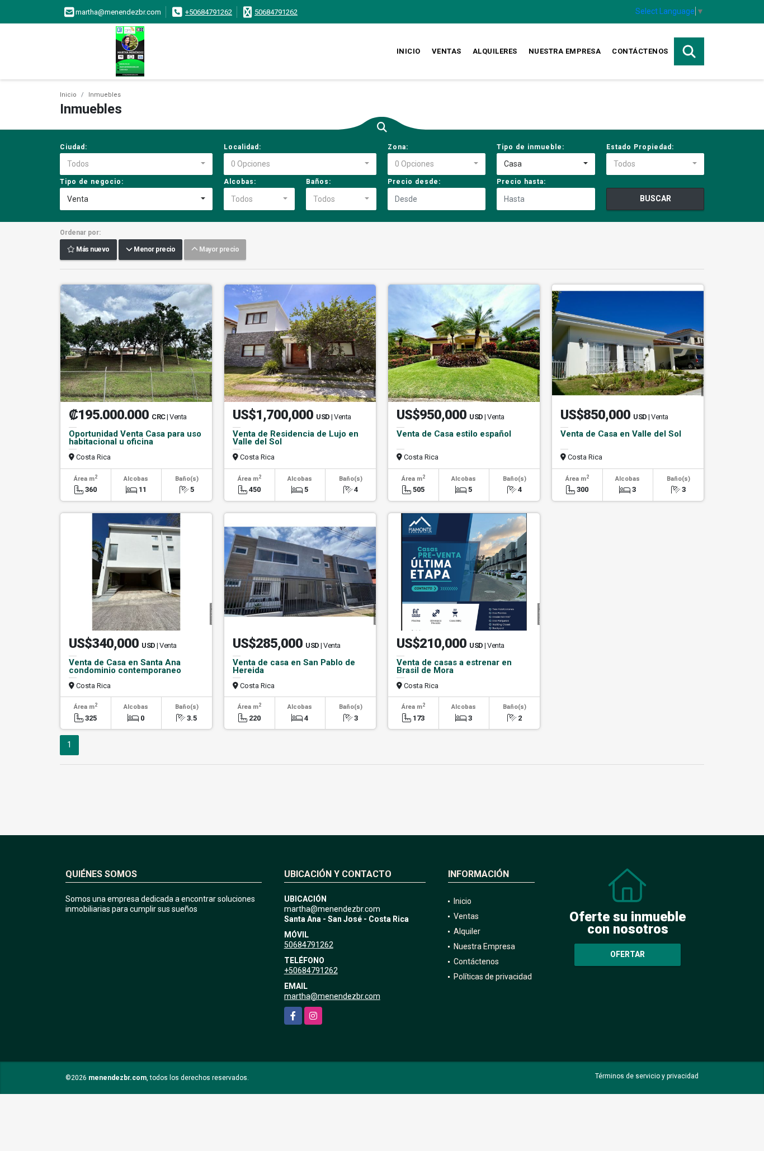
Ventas (446, 51)
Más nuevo (92, 250)
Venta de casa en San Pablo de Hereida (294, 666)
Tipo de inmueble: (530, 147)
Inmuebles (104, 94)
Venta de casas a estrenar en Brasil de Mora (454, 666)
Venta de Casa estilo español (454, 434)
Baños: (318, 182)
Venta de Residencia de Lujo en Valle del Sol (296, 438)
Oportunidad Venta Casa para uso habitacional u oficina (135, 438)
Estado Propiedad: (640, 147)
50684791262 (276, 12)
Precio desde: (414, 182)
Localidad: (242, 147)
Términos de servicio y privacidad (647, 1076)
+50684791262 (208, 12)
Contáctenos (640, 51)
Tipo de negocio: (92, 182)
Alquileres (495, 51)
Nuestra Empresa (565, 51)
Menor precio (153, 250)
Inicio (409, 51)
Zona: (398, 147)
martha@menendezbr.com (332, 996)
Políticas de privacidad (493, 976)
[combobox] (136, 164)
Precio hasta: (521, 182)
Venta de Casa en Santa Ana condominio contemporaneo (125, 666)
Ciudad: (73, 147)
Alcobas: (240, 182)
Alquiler (467, 931)
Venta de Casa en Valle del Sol (620, 434)
